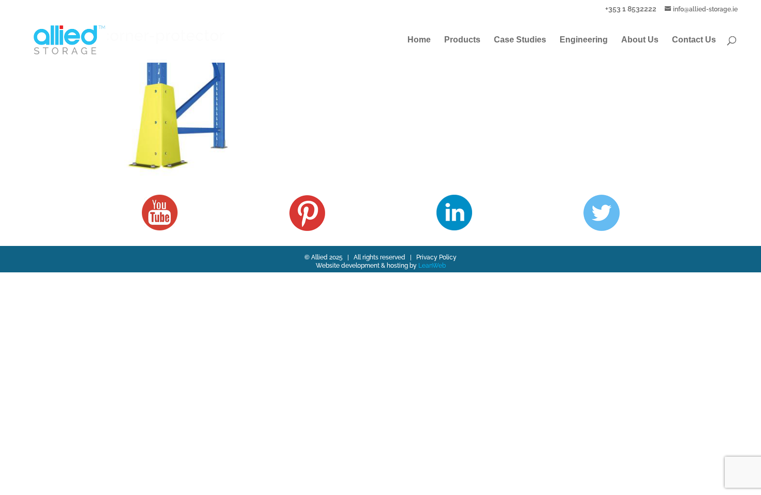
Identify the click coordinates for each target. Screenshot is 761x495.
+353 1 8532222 (630, 8)
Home (419, 40)
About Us (639, 40)
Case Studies (520, 40)
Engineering (584, 40)
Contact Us (694, 40)
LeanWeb (432, 265)
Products (462, 40)
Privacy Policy (436, 257)
